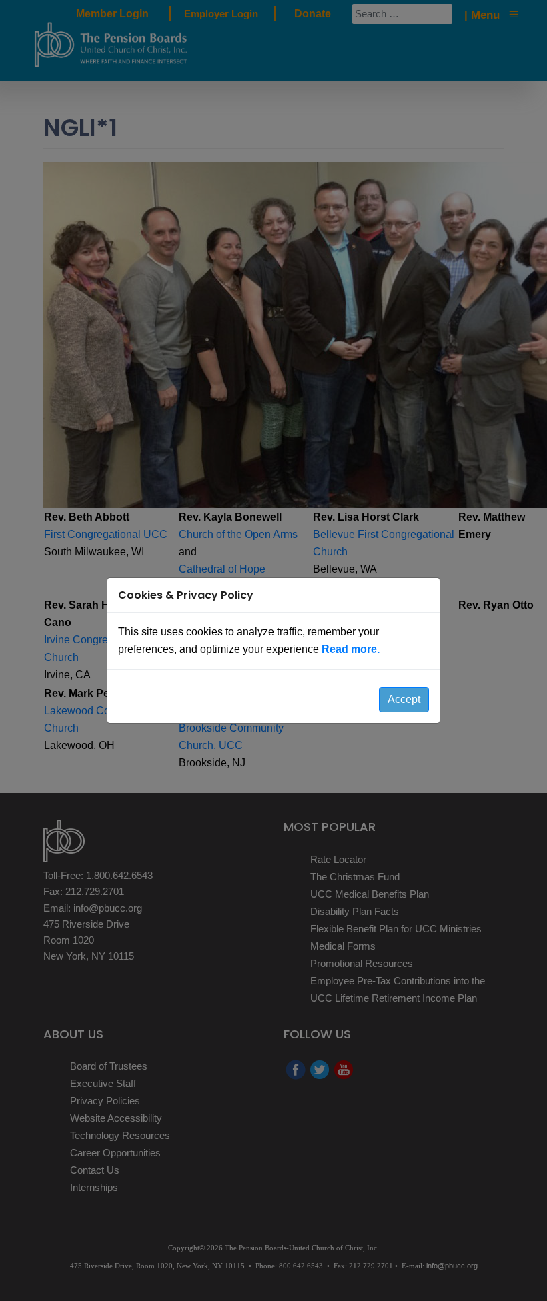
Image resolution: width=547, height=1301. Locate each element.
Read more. (351, 649)
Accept (404, 699)
